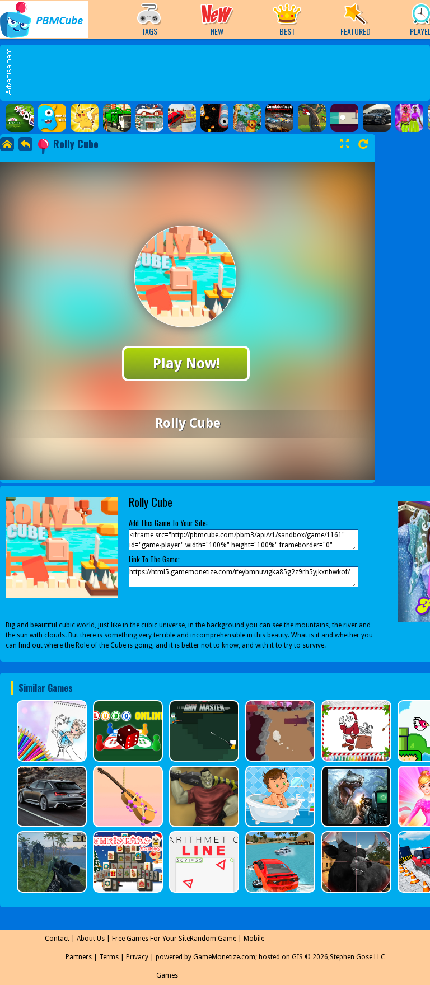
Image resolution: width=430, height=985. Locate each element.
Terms (109, 957)
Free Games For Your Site (151, 938)
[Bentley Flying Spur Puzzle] (377, 118)
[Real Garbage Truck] (117, 118)
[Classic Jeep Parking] (182, 118)
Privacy (137, 957)
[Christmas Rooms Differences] (149, 118)
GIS (297, 957)
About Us (91, 938)
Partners (79, 957)
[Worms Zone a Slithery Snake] (214, 118)
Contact (57, 938)
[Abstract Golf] (344, 118)
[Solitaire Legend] (20, 118)
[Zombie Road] (279, 118)
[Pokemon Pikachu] (85, 118)
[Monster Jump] (52, 118)
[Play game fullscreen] (344, 144)
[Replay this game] (363, 144)
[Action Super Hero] (312, 118)
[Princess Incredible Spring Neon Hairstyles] (409, 118)
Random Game (213, 938)
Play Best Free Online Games (44, 19)
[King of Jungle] (247, 118)
